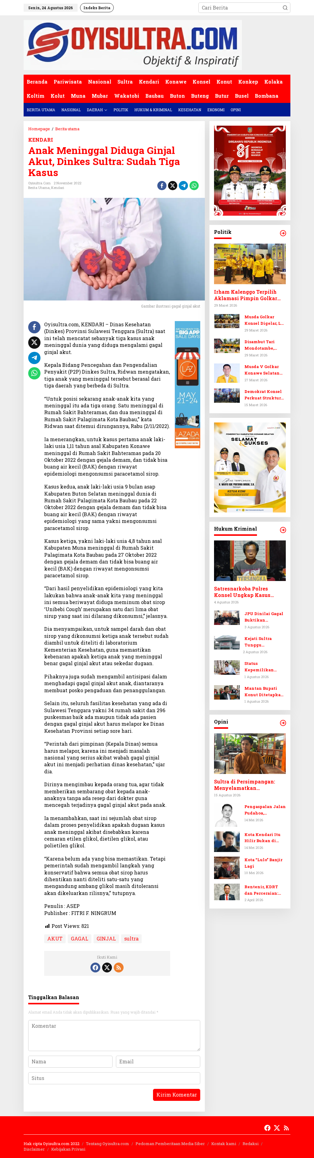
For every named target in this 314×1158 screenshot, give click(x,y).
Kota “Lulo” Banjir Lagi (263, 863)
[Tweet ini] (172, 185)
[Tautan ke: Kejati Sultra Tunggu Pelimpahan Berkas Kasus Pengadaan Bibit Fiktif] (227, 641)
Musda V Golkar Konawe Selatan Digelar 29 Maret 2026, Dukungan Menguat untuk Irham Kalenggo (262, 370)
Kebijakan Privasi (68, 1149)
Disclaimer (34, 1149)
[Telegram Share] (183, 185)
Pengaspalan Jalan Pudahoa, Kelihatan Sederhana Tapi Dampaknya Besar (265, 810)
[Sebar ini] (162, 185)
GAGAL (79, 938)
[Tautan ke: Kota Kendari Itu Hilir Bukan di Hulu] (227, 841)
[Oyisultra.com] (133, 44)
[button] (285, 7)
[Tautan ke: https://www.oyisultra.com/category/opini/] (283, 723)
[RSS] (119, 967)
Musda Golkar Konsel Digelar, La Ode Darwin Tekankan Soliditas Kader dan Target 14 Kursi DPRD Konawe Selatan (265, 320)
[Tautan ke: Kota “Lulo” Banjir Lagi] (227, 867)
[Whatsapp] (194, 185)
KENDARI (40, 139)
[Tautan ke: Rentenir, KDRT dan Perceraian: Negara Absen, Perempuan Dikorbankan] (227, 891)
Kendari (57, 187)
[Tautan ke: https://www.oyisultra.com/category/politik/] (283, 233)
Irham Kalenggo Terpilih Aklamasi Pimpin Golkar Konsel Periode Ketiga (245, 295)
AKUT (55, 938)
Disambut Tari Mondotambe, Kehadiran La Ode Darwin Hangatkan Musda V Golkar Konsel (264, 345)
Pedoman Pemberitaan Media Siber (170, 1143)
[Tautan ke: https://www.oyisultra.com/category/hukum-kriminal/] (283, 530)
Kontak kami (223, 1143)
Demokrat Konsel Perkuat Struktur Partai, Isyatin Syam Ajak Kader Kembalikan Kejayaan (263, 395)
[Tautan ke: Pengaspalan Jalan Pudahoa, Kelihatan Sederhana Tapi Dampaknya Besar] (227, 814)
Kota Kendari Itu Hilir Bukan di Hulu (262, 838)
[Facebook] (95, 967)
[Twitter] (107, 967)
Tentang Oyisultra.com (107, 1143)
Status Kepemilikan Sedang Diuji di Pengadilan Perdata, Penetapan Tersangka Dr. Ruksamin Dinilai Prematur (264, 667)
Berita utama (39, 187)
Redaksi (250, 1143)
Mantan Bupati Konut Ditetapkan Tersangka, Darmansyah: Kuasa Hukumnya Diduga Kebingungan (264, 691)
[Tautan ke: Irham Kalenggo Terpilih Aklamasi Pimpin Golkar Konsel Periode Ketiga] (250, 264)
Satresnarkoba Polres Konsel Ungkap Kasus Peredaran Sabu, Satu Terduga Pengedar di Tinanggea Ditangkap (242, 592)
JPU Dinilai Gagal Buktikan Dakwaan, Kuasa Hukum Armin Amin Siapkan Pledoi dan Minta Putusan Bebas (263, 617)
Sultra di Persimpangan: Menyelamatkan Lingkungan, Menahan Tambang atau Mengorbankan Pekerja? (245, 785)
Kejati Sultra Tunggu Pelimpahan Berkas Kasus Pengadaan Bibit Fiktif (262, 642)
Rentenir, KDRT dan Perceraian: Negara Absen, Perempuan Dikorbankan (261, 890)
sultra (131, 938)
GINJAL (106, 938)
